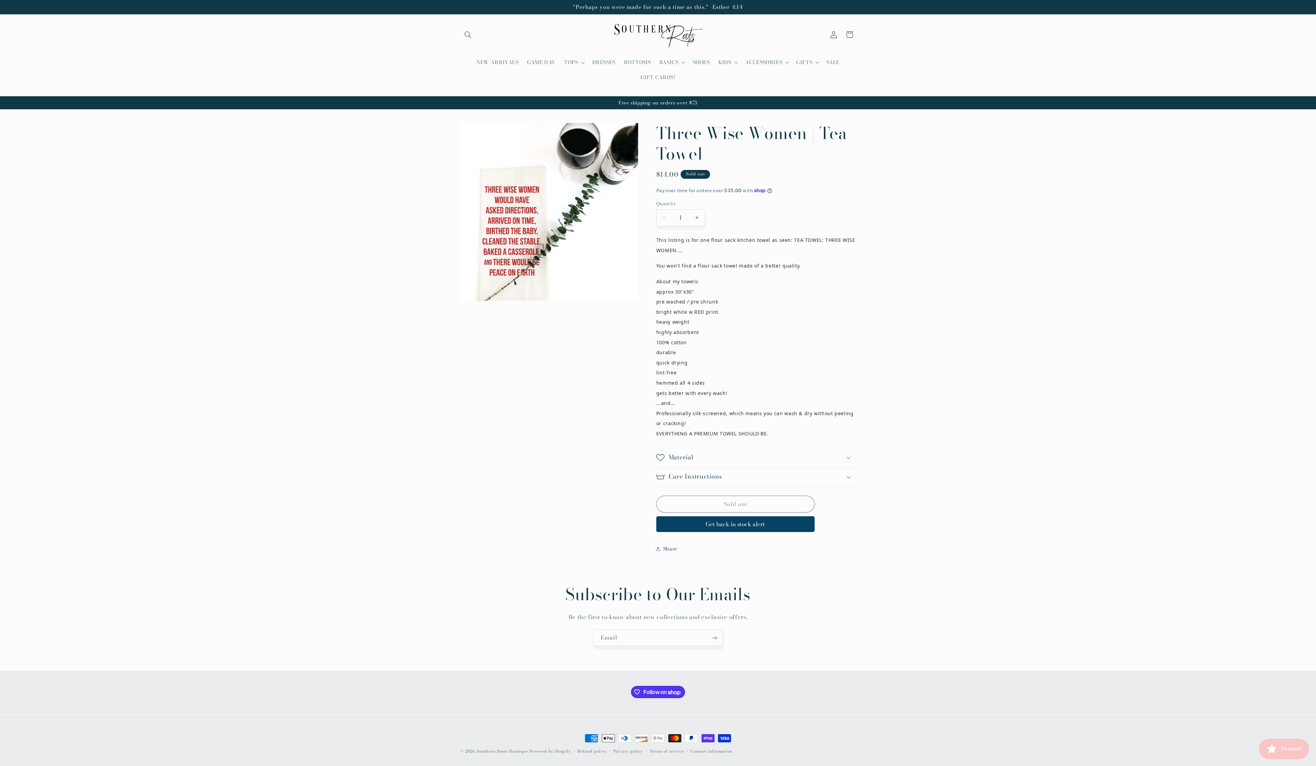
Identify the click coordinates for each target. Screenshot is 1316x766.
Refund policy (592, 751)
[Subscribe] (714, 637)
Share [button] (670, 549)
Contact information (711, 751)
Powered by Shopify (550, 751)
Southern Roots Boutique (502, 751)
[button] (468, 34)
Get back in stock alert (735, 524)
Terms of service (667, 751)
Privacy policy (628, 751)
